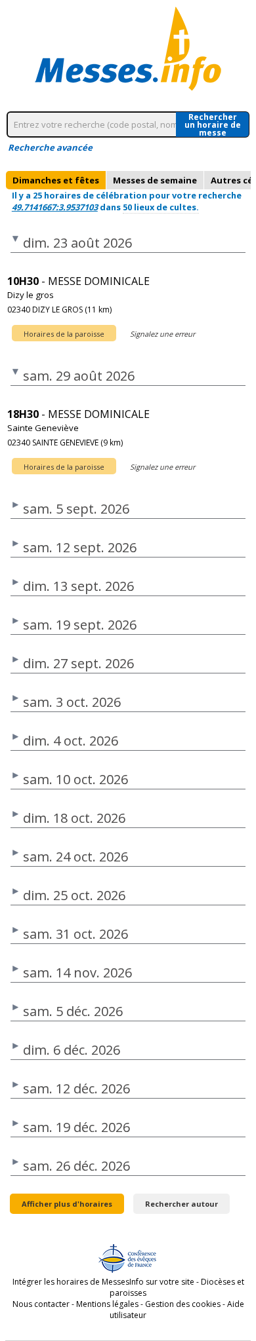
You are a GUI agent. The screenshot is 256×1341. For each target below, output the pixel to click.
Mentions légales (107, 1304)
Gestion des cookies (183, 1304)
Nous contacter (41, 1304)
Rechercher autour (181, 1204)
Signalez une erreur (162, 334)
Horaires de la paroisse (64, 334)
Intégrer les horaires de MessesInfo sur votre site (103, 1281)
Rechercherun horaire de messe (212, 124)
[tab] (56, 180)
